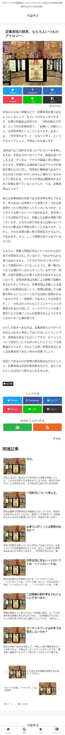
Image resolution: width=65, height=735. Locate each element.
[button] (52, 100)
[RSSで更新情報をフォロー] (47, 427)
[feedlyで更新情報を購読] (17, 427)
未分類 (9, 384)
